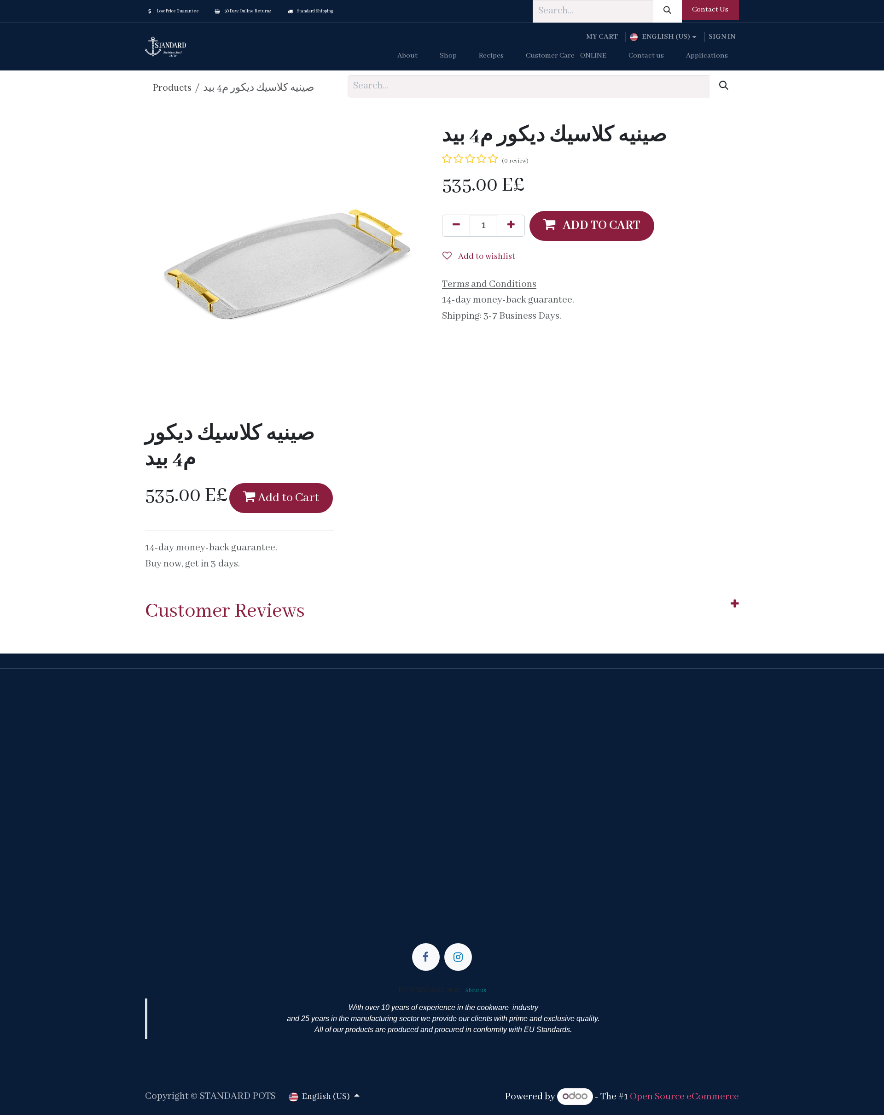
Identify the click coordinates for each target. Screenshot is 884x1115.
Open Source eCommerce (684, 1097)
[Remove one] (456, 226)
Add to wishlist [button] (485, 256)
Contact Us (710, 9)
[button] (591, 225)
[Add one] (511, 226)
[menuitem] (407, 56)
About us (475, 990)
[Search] (667, 11)
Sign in (722, 36)
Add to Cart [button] (287, 498)
